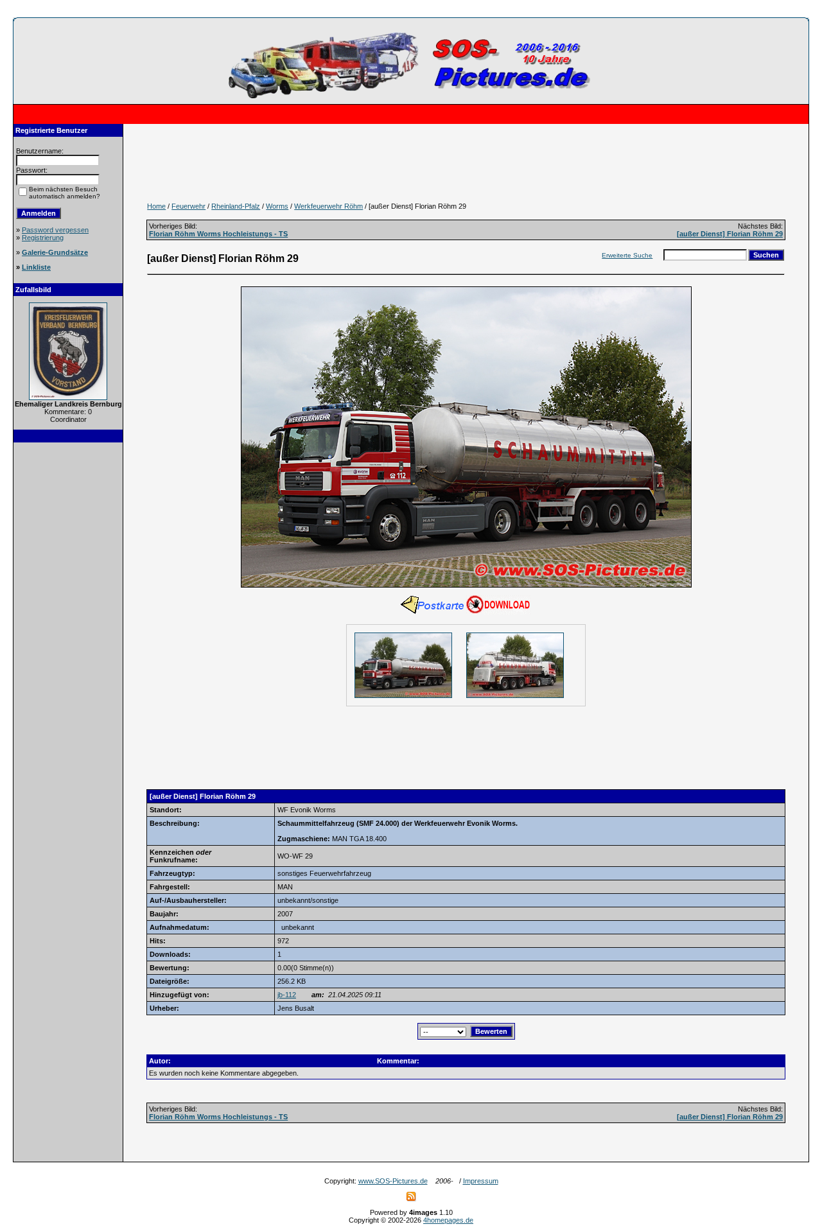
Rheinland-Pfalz (235, 206)
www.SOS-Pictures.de (393, 1181)
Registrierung (43, 237)
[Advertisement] (68, 643)
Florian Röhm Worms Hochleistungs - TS (218, 234)
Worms (277, 206)
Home (156, 206)
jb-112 (286, 995)
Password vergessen (55, 230)
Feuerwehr (188, 206)
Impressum (480, 1181)
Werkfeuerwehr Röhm (328, 206)
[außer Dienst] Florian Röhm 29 (730, 234)
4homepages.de (448, 1220)
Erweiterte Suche (627, 255)
